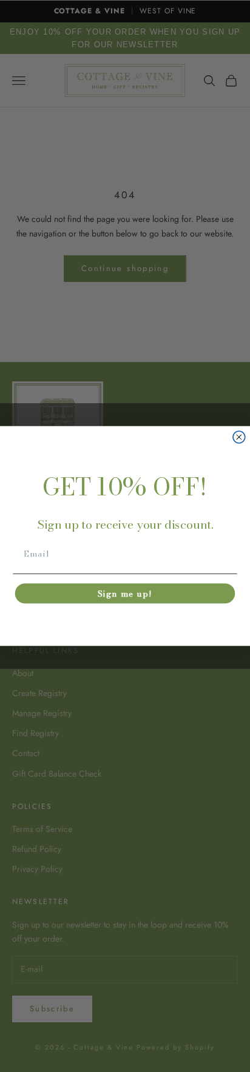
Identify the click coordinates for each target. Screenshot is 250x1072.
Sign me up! (125, 594)
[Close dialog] (239, 437)
